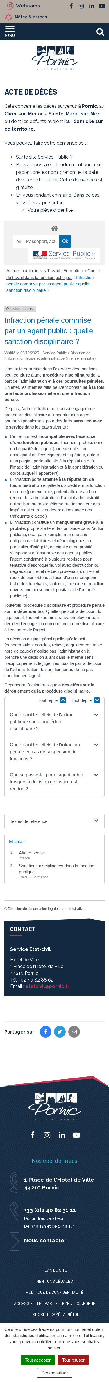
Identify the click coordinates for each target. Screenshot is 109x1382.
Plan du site (54, 1269)
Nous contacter (45, 1240)
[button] (54, 722)
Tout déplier (83, 700)
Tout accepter (38, 1359)
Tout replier (49, 700)
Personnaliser (55, 1372)
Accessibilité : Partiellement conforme (54, 1303)
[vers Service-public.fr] (64, 255)
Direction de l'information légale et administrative (46, 909)
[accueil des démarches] (54, 228)
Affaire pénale (32, 852)
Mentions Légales (54, 1281)
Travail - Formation (65, 270)
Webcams (28, 5)
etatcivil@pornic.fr (47, 986)
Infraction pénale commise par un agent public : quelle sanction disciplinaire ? (50, 284)
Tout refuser (73, 1359)
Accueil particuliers (24, 270)
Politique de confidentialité (54, 1292)
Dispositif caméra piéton (54, 1314)
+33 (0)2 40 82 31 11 (50, 1210)
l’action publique (42, 684)
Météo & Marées (31, 17)
